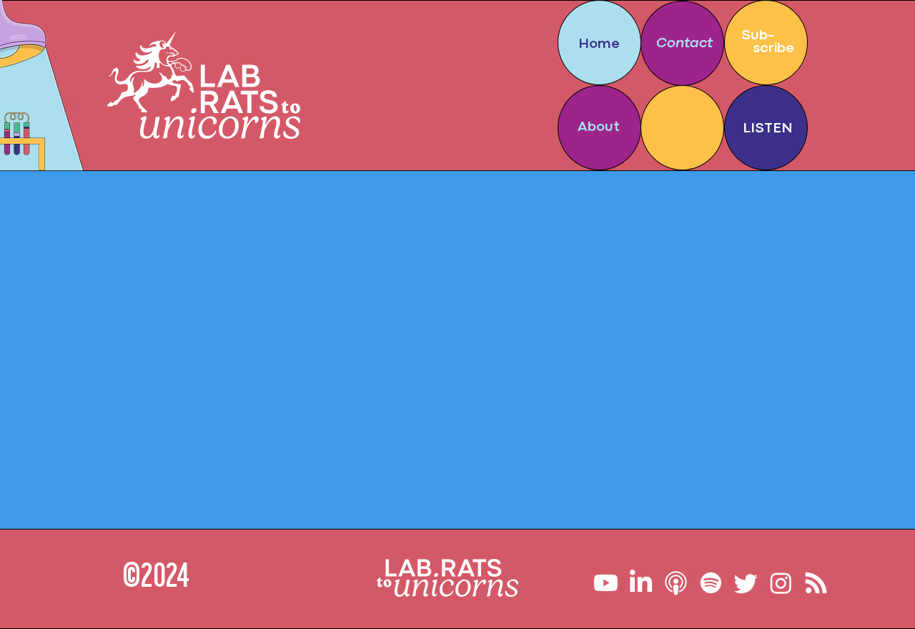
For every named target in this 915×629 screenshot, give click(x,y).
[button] (765, 42)
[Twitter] (746, 583)
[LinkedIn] (641, 583)
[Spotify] (711, 583)
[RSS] (816, 583)
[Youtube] (606, 583)
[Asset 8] (676, 583)
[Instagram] (781, 583)
